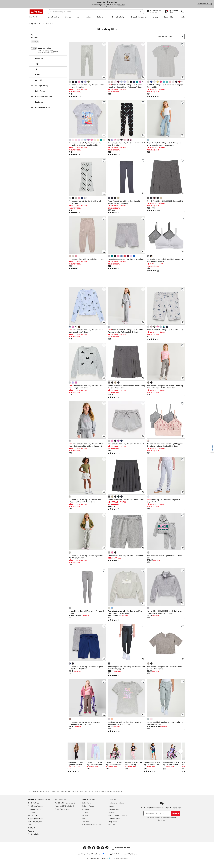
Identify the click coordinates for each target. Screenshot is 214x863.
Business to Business (116, 803)
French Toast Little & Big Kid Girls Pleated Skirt (126, 500)
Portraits (85, 815)
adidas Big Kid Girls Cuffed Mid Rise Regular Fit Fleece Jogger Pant (165, 723)
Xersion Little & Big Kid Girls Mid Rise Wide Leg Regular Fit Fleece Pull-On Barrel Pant (165, 387)
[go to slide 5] (110, 6)
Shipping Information (36, 818)
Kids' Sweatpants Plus (116, 791)
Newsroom (112, 812)
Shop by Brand (113, 822)
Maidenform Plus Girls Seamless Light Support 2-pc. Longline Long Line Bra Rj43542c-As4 (165, 445)
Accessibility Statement (130, 854)
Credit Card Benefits (62, 809)
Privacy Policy (80, 854)
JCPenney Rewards (35, 809)
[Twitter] (85, 848)
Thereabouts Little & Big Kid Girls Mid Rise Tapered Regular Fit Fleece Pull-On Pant (126, 331)
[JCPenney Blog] (107, 848)
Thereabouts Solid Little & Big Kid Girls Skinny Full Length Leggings (86, 86)
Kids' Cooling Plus (62, 791)
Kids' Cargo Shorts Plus (87, 791)
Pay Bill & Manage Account (65, 803)
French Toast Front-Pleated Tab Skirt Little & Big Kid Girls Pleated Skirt (126, 387)
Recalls (30, 825)
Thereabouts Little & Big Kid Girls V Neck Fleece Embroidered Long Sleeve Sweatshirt (86, 445)
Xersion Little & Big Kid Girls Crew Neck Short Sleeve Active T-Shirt (164, 668)
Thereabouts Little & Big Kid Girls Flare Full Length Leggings (85, 202)
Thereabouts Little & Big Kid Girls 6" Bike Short (126, 259)
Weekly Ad (85, 809)
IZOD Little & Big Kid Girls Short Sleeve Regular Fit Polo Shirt (165, 86)
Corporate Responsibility (117, 815)
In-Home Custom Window (91, 825)
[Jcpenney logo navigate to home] (36, 11)
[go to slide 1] (102, 6)
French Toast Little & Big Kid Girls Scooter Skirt (165, 201)
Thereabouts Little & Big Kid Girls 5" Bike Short (126, 555)
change (55, 51)
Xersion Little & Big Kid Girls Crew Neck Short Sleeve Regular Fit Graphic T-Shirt (125, 723)
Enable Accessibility (205, 4)
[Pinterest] (98, 848)
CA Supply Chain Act (113, 854)
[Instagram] (89, 848)
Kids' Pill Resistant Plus (102, 791)
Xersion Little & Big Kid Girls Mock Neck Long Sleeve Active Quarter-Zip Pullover (164, 612)
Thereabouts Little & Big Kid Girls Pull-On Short (126, 444)
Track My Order (34, 803)
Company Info (113, 809)
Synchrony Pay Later (35, 822)
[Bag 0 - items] (182, 11)
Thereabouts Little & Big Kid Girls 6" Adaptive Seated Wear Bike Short (86, 668)
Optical (84, 818)
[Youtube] (103, 848)
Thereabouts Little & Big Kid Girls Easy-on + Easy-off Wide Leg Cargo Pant (85, 723)
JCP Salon (85, 812)
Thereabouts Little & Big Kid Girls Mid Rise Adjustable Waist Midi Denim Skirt (85, 501)
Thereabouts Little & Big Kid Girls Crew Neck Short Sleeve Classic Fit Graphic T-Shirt (125, 86)
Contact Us (32, 812)
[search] (142, 11)
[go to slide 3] (106, 6)
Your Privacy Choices (94, 854)
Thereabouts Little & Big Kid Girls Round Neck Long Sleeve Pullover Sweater (125, 612)
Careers (111, 806)
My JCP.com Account (35, 806)
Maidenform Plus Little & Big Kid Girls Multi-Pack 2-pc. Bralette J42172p (165, 260)
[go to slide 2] (104, 6)
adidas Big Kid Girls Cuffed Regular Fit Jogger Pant (163, 501)
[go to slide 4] (108, 6)
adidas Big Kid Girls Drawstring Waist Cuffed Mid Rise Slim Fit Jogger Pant (126, 668)
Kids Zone (85, 822)
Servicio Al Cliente (34, 834)
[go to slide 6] (112, 6)
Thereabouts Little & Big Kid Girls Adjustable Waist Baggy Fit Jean (86, 556)
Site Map (111, 825)
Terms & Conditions (92, 858)
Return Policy (33, 815)
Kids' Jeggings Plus (74, 791)
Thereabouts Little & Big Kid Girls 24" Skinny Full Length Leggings (126, 144)
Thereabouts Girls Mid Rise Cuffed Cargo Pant (86, 259)
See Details (161, 820)
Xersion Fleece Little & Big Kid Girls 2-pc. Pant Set (164, 556)
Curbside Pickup (88, 806)
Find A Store (86, 803)
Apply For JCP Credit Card (64, 806)
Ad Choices (104, 858)
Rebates (31, 831)
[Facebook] (94, 848)
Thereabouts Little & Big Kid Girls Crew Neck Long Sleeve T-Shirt (85, 331)
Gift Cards (32, 828)
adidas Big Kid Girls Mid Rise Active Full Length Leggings (86, 612)
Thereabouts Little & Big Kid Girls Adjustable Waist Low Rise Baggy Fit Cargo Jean (164, 144)
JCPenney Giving (114, 818)
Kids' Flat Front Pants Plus (48, 791)
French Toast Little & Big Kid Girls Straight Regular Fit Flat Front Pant (124, 202)
